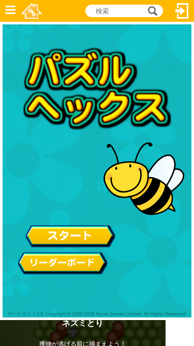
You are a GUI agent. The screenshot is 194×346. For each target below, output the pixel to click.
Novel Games (31, 11)
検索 (151, 11)
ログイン (182, 11)
